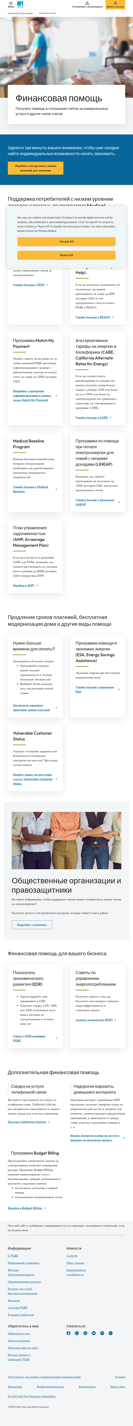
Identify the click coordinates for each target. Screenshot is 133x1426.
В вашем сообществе (21, 1315)
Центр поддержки (19, 1341)
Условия (120, 1377)
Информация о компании (23, 1263)
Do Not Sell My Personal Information (32, 1396)
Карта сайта (117, 1387)
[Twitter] (77, 1333)
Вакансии (14, 1300)
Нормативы (15, 1387)
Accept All (66, 241)
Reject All (66, 255)
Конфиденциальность (50, 1387)
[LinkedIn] (85, 1333)
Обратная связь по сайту (23, 1348)
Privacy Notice (47, 231)
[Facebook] (68, 1333)
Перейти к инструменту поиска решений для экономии (35, 168)
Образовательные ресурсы (24, 1282)
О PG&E (13, 1256)
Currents (72, 1256)
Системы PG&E (17, 1308)
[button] (10, 4)
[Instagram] (102, 1333)
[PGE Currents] (111, 1333)
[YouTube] (94, 1333)
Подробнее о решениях (32, 925)
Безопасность (87, 1387)
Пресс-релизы (75, 1263)
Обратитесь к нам (19, 1333)
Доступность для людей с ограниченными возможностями (44, 1377)
